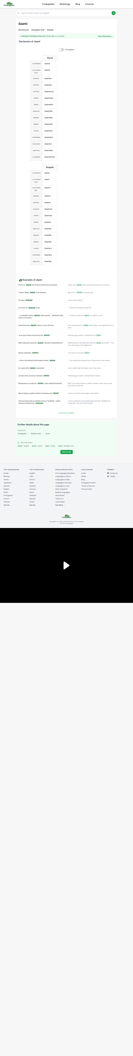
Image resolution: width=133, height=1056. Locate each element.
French (6, 499)
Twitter (112, 476)
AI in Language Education (65, 473)
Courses (89, 4)
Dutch (6, 492)
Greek (6, 473)
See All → (7, 505)
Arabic (6, 480)
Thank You (59, 499)
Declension (23, 30)
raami (50, 446)
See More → (60, 505)
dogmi (23, 446)
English (6, 489)
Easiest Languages (62, 492)
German (7, 502)
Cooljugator (22, 434)
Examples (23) (38, 30)
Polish (31, 502)
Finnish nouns (36, 434)
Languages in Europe (63, 483)
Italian (31, 483)
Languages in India (62, 480)
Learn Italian (60, 502)
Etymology (65, 4)
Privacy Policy (86, 489)
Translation (69, 49)
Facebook (114, 473)
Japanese (7, 483)
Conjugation (48, 4)
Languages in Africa (63, 476)
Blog (77, 4)
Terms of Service (88, 486)
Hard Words (60, 495)
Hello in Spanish (61, 489)
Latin (31, 476)
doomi (37, 446)
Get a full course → (105, 36)
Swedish (32, 495)
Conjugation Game (88, 483)
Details (50, 30)
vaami (66, 446)
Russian (7, 476)
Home (83, 473)
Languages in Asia (62, 486)
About (83, 476)
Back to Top (66, 452)
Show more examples (66, 413)
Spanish (7, 486)
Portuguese (8, 495)
